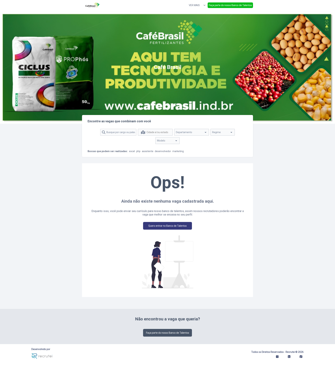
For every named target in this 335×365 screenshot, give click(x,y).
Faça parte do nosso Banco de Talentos (230, 5)
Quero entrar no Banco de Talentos (167, 225)
